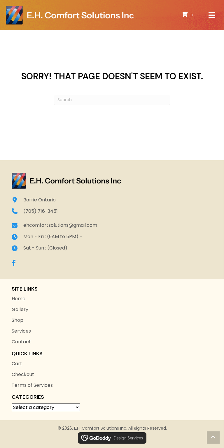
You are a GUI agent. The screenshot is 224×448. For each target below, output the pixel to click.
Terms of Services (32, 385)
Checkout (23, 374)
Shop (17, 320)
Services (21, 331)
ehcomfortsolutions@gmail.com (60, 225)
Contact (21, 341)
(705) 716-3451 (40, 211)
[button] (13, 263)
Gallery (20, 309)
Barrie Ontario (39, 199)
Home (18, 298)
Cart (17, 363)
